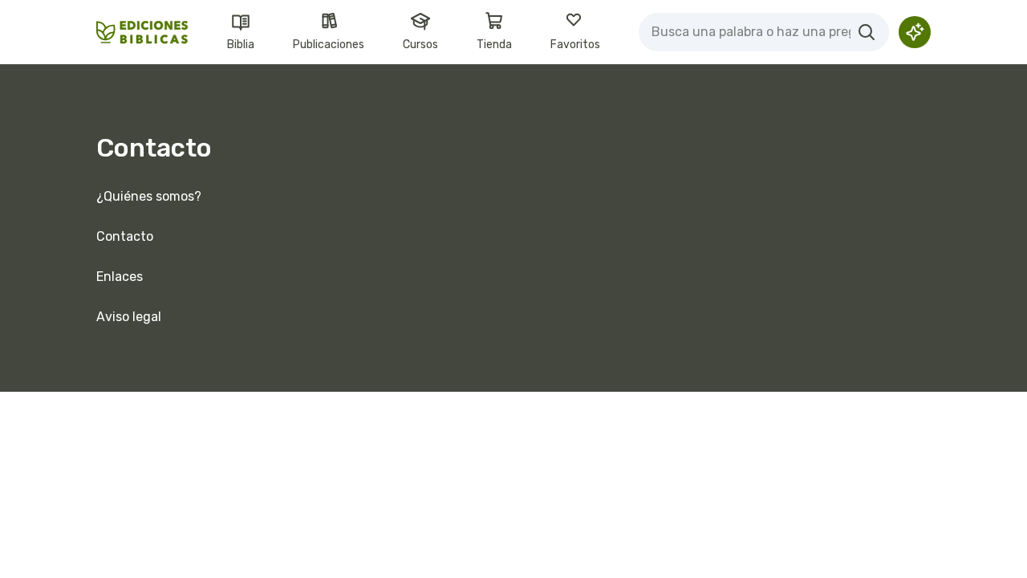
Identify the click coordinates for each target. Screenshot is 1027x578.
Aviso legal (128, 316)
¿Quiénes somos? (148, 196)
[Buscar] (866, 32)
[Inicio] (142, 32)
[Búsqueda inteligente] (915, 32)
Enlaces (119, 276)
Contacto (124, 236)
